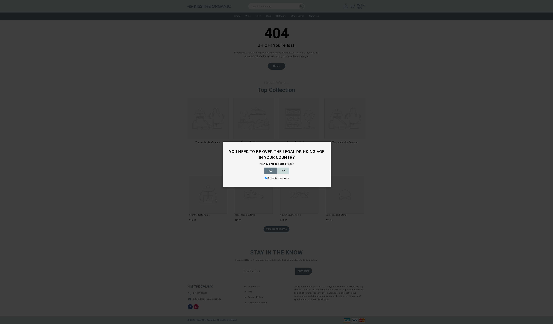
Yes (270, 171)
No (283, 171)
